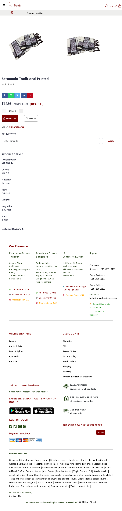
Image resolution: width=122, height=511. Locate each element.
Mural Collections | (32, 467)
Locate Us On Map (21, 294)
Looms (12, 341)
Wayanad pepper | (61, 478)
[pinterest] (30, 95)
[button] (2, 5)
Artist (19, 391)
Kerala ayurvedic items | (67, 482)
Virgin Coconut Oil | (83, 471)
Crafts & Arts (15, 346)
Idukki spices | (93, 478)
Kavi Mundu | (15, 467)
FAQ (65, 346)
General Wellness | (88, 482)
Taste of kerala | (17, 478)
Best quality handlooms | (39, 478)
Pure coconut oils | (60, 486)
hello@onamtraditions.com (103, 298)
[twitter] (17, 95)
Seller (12, 391)
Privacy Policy (70, 356)
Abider (44, 391)
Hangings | (39, 463)
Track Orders (69, 361)
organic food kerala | (52, 475)
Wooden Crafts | (64, 471)
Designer (27, 391)
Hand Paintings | (84, 463)
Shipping (67, 366)
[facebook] (5, 95)
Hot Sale (13, 361)
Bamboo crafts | (50, 467)
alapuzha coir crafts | (73, 475)
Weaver (36, 391)
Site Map (67, 371)
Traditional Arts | (67, 463)
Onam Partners (97, 275)
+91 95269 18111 (20, 289)
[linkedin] (24, 95)
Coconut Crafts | (34, 471)
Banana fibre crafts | (94, 467)
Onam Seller (96, 285)
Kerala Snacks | (101, 471)
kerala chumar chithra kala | (99, 475)
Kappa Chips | (34, 475)
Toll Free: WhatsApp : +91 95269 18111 (74, 288)
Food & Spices (16, 351)
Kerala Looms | (42, 460)
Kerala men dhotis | (79, 460)
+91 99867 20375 (47, 292)
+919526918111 (107, 269)
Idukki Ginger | (78, 478)
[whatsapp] (11, 95)
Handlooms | (51, 463)
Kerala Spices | (25, 463)
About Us (67, 341)
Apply (111, 140)
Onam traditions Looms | (21, 460)
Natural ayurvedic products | (35, 486)
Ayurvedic (14, 356)
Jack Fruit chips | (18, 475)
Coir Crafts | (49, 471)
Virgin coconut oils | (81, 486)
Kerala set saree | (59, 460)
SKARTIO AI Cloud (86, 502)
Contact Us (15, 496)
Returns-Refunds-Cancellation (77, 377)
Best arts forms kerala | (71, 467)
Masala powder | (45, 482)
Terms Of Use (69, 351)
